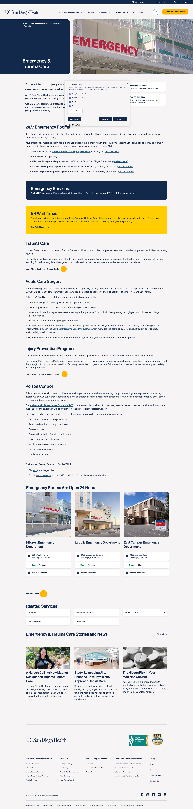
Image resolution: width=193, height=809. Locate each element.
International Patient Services (37, 776)
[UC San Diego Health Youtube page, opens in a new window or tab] (159, 795)
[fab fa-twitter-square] (165, 795)
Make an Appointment (175, 11)
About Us (64, 759)
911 (37, 193)
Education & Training (122, 772)
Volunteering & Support (96, 759)
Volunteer (89, 764)
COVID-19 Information (158, 775)
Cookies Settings (76, 111)
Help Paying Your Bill (67, 780)
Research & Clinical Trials (124, 768)
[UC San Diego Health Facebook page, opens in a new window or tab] (153, 795)
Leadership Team (66, 768)
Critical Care (32, 612)
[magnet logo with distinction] (139, 740)
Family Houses (31, 780)
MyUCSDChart (140, 2)
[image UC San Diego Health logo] (29, 12)
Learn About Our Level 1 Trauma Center (43, 269)
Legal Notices (81, 805)
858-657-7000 (182, 2)
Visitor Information (33, 772)
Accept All (120, 119)
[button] (156, 12)
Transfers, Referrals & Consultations (128, 764)
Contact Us (154, 781)
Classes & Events (32, 768)
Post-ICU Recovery (34, 622)
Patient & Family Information (39, 759)
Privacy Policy (48, 805)
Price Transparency (67, 776)
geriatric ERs (112, 151)
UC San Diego (112, 805)
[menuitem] (70, 12)
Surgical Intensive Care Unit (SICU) (71, 328)
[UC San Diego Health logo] (47, 740)
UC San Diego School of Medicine (132, 805)
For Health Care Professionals (128, 759)
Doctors (90, 12)
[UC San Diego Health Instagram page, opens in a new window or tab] (148, 795)
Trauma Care (80, 622)
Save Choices (74, 119)
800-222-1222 (43, 475)
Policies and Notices (33, 805)
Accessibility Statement (64, 805)
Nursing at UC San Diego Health (127, 776)
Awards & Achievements (69, 772)
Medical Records (32, 764)
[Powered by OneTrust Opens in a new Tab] (72, 125)
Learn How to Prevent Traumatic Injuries (43, 374)
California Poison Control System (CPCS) (52, 405)
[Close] (127, 83)
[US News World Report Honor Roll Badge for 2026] (158, 740)
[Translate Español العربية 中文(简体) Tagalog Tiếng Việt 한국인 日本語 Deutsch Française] (160, 2)
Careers (153, 770)
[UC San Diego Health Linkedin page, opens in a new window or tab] (142, 795)
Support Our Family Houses (95, 768)
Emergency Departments (84, 612)
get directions (119, 161)
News (152, 764)
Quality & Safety (66, 764)
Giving (152, 759)
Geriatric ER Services (131, 612)
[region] (97, 103)
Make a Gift (89, 772)
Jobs (141, 12)
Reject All (105, 119)
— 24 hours (38, 565)
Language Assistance (96, 805)
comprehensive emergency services (71, 151)
